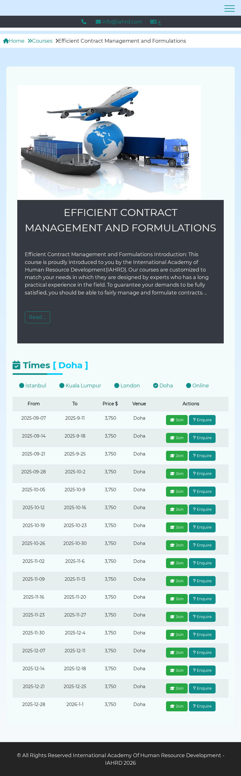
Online (200, 386)
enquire (204, 420)
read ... (37, 317)
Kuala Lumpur (82, 386)
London (129, 386)
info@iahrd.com (122, 22)
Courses (42, 41)
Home (16, 41)
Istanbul (35, 386)
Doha (165, 386)
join (179, 420)
